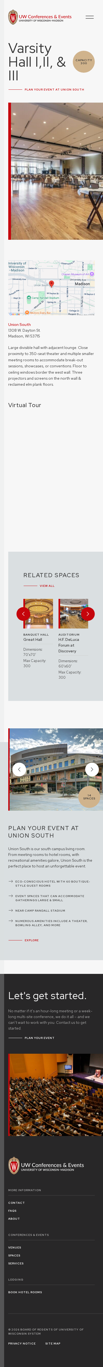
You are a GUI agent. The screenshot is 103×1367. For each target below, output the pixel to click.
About (14, 1219)
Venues (14, 1247)
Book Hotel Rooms (25, 1292)
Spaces (14, 1255)
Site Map (52, 1343)
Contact (16, 1203)
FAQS (12, 1211)
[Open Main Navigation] (90, 17)
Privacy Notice (22, 1343)
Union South (19, 324)
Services (16, 1263)
